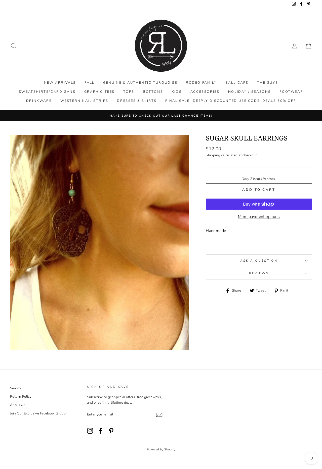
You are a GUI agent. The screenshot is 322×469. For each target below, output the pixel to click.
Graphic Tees (99, 91)
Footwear (291, 91)
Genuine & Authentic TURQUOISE (140, 82)
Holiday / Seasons (249, 91)
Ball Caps (237, 82)
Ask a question (258, 261)
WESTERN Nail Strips (84, 101)
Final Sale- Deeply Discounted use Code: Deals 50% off (230, 101)
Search (15, 388)
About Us (17, 404)
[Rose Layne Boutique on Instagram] (90, 431)
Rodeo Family (201, 82)
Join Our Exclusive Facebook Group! (38, 413)
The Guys (267, 82)
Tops (128, 91)
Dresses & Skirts (137, 101)
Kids (177, 91)
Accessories (205, 91)
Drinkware (39, 101)
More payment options (259, 216)
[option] (161, 115)
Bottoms (153, 91)
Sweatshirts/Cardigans (47, 91)
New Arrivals (60, 82)
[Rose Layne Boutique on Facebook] (101, 431)
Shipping (213, 155)
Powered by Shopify (161, 449)
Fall (89, 82)
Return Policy (20, 396)
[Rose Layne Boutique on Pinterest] (111, 431)
